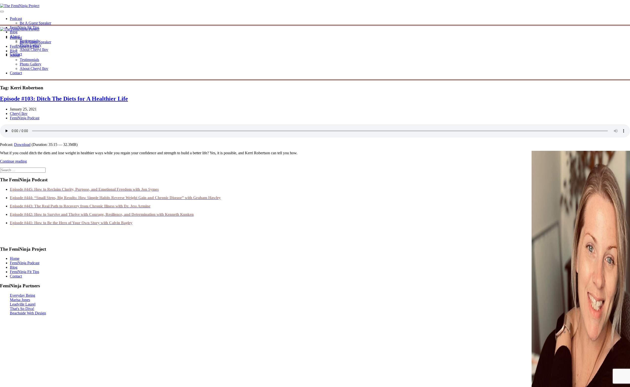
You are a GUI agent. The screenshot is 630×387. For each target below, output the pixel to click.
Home (14, 258)
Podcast (16, 18)
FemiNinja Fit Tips (24, 46)
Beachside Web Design (28, 313)
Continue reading (13, 161)
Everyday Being (22, 295)
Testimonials (29, 60)
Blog (13, 32)
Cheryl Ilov (19, 113)
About (15, 55)
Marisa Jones (20, 300)
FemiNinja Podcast (24, 118)
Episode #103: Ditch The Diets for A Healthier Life (64, 98)
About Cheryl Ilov (34, 49)
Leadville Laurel (22, 304)
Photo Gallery (30, 64)
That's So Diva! (22, 309)
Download (22, 144)
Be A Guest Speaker (35, 23)
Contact (16, 73)
